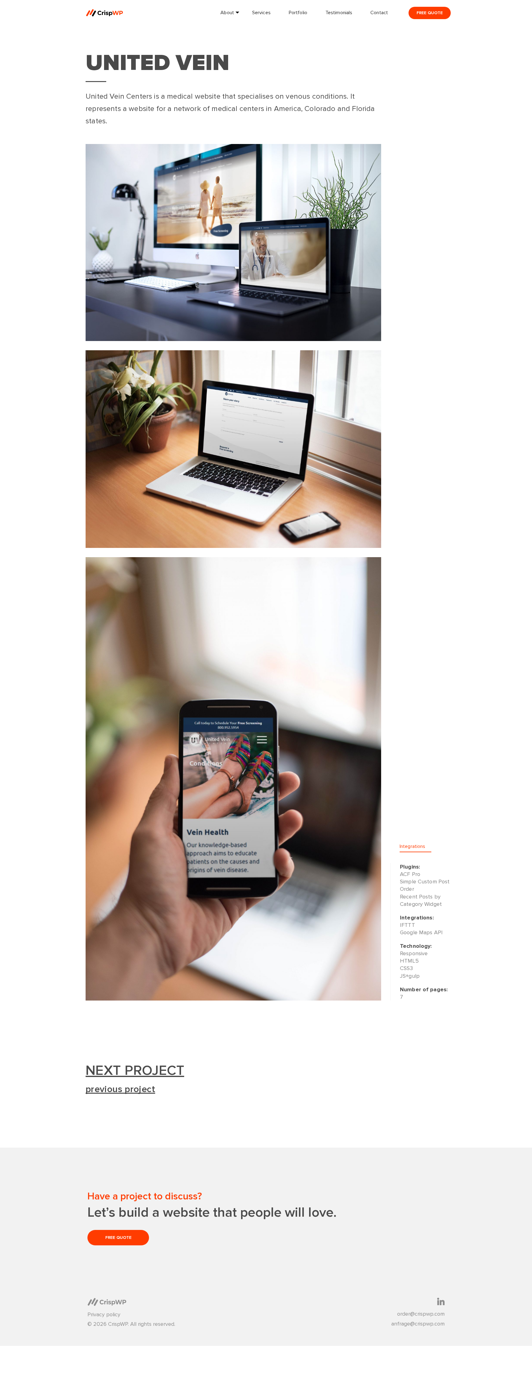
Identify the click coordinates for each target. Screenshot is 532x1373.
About (227, 13)
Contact (379, 13)
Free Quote (430, 12)
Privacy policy (103, 1314)
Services (261, 13)
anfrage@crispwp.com (418, 1324)
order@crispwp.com (421, 1314)
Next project (135, 1070)
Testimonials (338, 13)
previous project (120, 1089)
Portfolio (298, 13)
